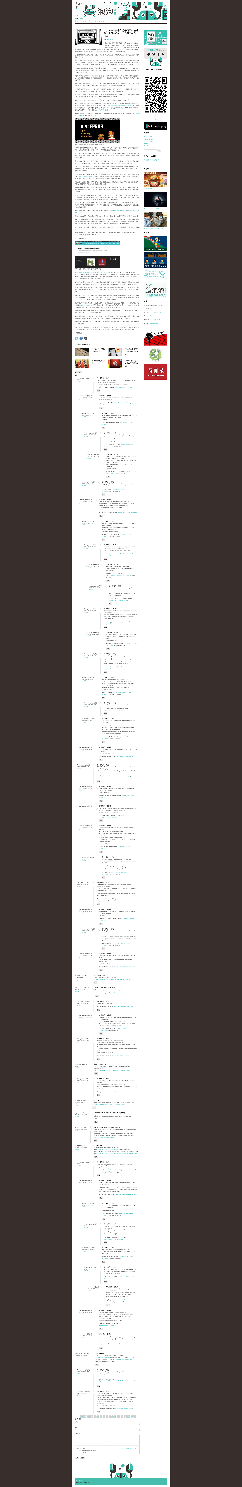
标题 (76, 1427)
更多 (166, 279)
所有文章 (87, 21)
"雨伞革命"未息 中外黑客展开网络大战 (132, 363)
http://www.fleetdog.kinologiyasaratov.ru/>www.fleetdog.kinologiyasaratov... (117, 1153)
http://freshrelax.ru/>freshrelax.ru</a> (123, 1359)
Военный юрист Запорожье (105, 988)
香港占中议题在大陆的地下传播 (153, 228)
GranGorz (147, 146)
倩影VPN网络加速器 (150, 141)
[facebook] (158, 54)
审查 (153, 271)
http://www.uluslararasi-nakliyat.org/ (124, 387)
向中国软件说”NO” (149, 188)
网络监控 (149, 277)
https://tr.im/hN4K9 (155, 116)
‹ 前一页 (90, 1417)
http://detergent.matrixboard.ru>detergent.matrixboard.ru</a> (113, 1070)
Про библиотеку (99, 975)
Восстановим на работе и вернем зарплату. (109, 1113)
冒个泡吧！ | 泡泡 (103, 378)
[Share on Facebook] (81, 338)
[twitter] (154, 54)
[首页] (121, 11)
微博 (156, 271)
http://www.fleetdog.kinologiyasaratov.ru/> (108, 1149)
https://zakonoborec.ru (100, 1115)
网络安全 (154, 274)
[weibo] (149, 54)
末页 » (133, 1417)
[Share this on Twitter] (76, 338)
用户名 (76, 1422)
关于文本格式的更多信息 (128, 1448)
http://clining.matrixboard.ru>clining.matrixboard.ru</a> (110, 1104)
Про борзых (98, 1145)
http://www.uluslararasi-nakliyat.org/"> (122, 403)
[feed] (162, 54)
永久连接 (79, 381)
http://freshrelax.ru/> (103, 1357)
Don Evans (77, 27)
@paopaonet (153, 316)
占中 (146, 271)
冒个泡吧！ (78, 372)
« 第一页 (83, 1417)
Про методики (100, 1353)
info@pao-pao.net (156, 312)
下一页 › (127, 1417)
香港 (162, 276)
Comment (78, 1433)
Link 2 (156, 119)
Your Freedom (148, 139)
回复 (98, 390)
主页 (77, 21)
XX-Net (146, 143)
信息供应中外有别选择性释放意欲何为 (131, 351)
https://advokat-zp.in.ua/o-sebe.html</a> (120, 993)
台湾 (150, 271)
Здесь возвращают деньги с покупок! (107, 1127)
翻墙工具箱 (99, 21)
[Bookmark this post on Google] (86, 338)
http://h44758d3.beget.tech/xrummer (104, 1137)
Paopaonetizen (155, 319)
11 (122, 1417)
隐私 (157, 277)
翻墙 (154, 277)
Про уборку (96, 1100)
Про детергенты (100, 1064)
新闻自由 (160, 271)
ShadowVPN (148, 137)
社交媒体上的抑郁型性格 (151, 208)
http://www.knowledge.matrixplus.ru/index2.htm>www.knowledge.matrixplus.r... (117, 979)
